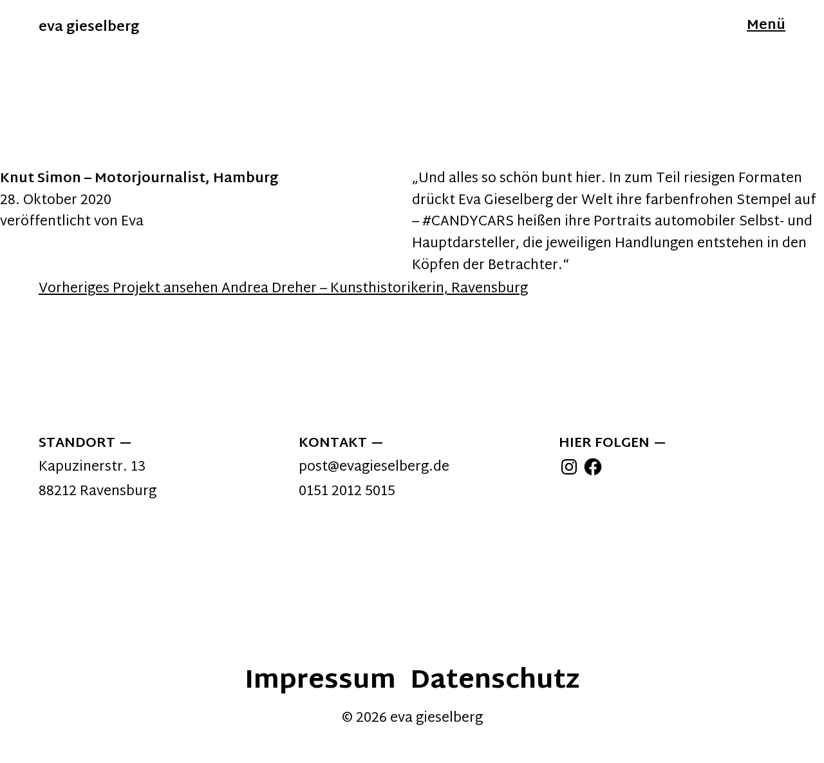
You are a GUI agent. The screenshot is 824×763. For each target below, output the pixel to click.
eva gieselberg (89, 27)
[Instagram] (569, 467)
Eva (132, 222)
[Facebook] (593, 467)
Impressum (320, 681)
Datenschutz (494, 681)
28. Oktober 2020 (55, 201)
